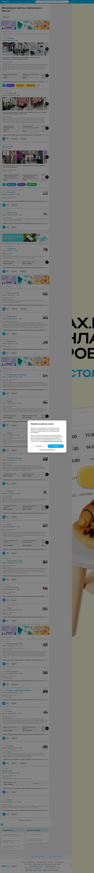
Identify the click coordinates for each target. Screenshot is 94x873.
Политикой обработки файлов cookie (53, 441)
